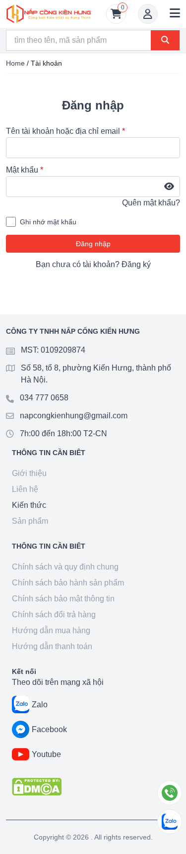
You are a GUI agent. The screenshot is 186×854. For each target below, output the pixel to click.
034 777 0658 (44, 397)
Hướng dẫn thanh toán (52, 646)
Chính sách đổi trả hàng (54, 614)
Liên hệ (25, 489)
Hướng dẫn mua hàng (51, 630)
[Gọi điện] (169, 792)
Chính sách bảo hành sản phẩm (68, 582)
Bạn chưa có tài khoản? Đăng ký (93, 264)
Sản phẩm (30, 521)
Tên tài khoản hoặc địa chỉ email (65, 131)
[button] (175, 14)
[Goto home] (48, 14)
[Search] (165, 40)
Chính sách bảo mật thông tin (63, 598)
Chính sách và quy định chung (65, 567)
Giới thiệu (29, 473)
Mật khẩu (24, 170)
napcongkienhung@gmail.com (73, 415)
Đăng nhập (93, 244)
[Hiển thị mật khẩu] (169, 186)
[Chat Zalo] (169, 821)
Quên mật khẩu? (151, 202)
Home (15, 63)
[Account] (148, 14)
